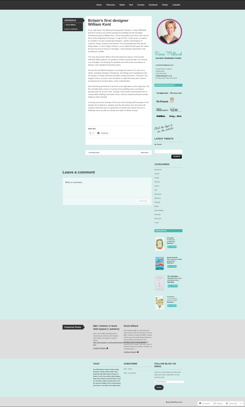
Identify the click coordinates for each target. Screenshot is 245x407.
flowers (95, 376)
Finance (157, 182)
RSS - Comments (130, 373)
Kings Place (96, 378)
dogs (101, 374)
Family (156, 178)
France (156, 186)
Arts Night (96, 369)
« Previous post (93, 152)
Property (157, 202)
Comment (143, 201)
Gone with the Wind (109, 376)
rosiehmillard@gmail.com (164, 65)
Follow (159, 387)
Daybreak (96, 374)
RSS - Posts (128, 369)
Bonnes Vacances (105, 369)
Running (157, 214)
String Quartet (116, 383)
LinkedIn (176, 5)
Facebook (153, 5)
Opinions (157, 198)
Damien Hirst (113, 371)
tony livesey (97, 385)
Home (99, 5)
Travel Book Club (106, 385)
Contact (140, 5)
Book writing (115, 369)
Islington (117, 376)
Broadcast (157, 170)
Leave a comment (70, 29)
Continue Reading (99, 348)
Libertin (103, 378)
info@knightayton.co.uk (164, 76)
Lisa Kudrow (109, 378)
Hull (131, 5)
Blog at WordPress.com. (174, 402)
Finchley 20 (115, 374)
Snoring (109, 381)
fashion (109, 374)
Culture (157, 174)
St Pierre (109, 383)
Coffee (107, 371)
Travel (156, 223)
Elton (104, 374)
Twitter (165, 5)
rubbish (104, 381)
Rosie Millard (71, 25)
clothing (102, 371)
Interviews (157, 194)
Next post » (145, 152)
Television (110, 5)
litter (115, 378)
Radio (122, 5)
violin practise (116, 385)
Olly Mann (99, 381)
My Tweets (158, 144)
